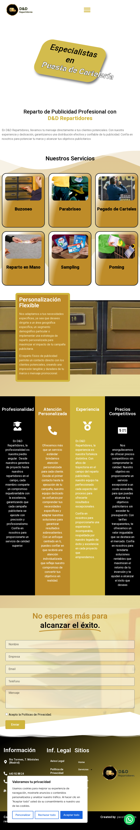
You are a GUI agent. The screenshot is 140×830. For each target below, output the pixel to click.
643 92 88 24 (16, 773)
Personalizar (22, 814)
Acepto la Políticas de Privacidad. (30, 714)
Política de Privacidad (56, 771)
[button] (87, 9)
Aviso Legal (57, 761)
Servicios (83, 769)
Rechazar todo (47, 814)
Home (81, 762)
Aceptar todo (71, 814)
